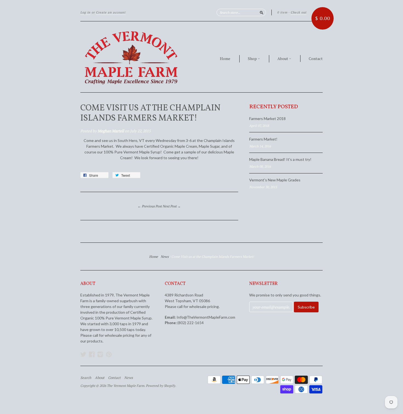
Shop (253, 58)
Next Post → (172, 206)
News (165, 257)
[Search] (261, 12)
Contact (316, 58)
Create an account (111, 12)
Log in (85, 12)
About (283, 58)
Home (225, 58)
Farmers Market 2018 (267, 118)
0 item (282, 12)
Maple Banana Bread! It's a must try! (280, 159)
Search (85, 377)
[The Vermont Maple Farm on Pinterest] (109, 354)
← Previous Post (150, 206)
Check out (298, 12)
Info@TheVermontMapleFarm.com (206, 317)
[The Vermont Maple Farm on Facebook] (92, 354)
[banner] (130, 57)
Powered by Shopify (160, 386)
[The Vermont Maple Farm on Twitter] (83, 354)
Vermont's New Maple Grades (274, 180)
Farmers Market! (263, 139)
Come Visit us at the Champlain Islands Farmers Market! (150, 113)
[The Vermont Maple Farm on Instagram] (100, 354)
